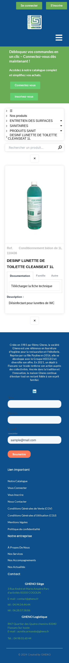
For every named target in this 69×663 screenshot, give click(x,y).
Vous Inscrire (15, 494)
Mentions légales (18, 522)
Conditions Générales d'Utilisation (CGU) (32, 515)
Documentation (20, 275)
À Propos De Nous (19, 547)
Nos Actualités (16, 567)
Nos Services (15, 553)
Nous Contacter (17, 501)
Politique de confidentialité (24, 529)
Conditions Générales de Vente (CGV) (30, 508)
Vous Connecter (17, 487)
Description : (15, 296)
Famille (40, 275)
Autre (54, 275)
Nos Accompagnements (22, 560)
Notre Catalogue (17, 481)
